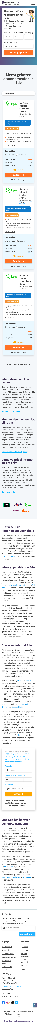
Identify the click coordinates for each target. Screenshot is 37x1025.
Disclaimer (9, 1014)
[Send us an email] (16, 1003)
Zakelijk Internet (8, 954)
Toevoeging (28, 33)
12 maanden (11, 155)
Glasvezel (5, 950)
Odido (27, 704)
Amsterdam (6, 877)
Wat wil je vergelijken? (12, 42)
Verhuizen (24, 950)
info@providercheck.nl (12, 986)
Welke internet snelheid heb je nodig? (15, 452)
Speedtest (24, 947)
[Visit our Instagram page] (8, 1003)
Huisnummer (18, 33)
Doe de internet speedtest (11, 411)
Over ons (24, 966)
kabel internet (23, 585)
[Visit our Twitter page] (12, 1003)
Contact (24, 969)
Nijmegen (27, 877)
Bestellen (17, 175)
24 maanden (22, 155)
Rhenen (20, 681)
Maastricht (8, 867)
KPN (22, 704)
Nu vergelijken (17, 52)
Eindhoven (16, 877)
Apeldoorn (30, 681)
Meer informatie (10, 145)
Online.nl (5, 707)
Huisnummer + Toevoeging (15, 775)
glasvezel (13, 585)
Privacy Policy (19, 1014)
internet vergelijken (10, 556)
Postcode (7, 33)
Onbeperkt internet (9, 957)
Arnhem (21, 735)
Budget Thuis (17, 707)
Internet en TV (7, 947)
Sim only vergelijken (9, 492)
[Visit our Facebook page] (3, 1003)
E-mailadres (9, 785)
